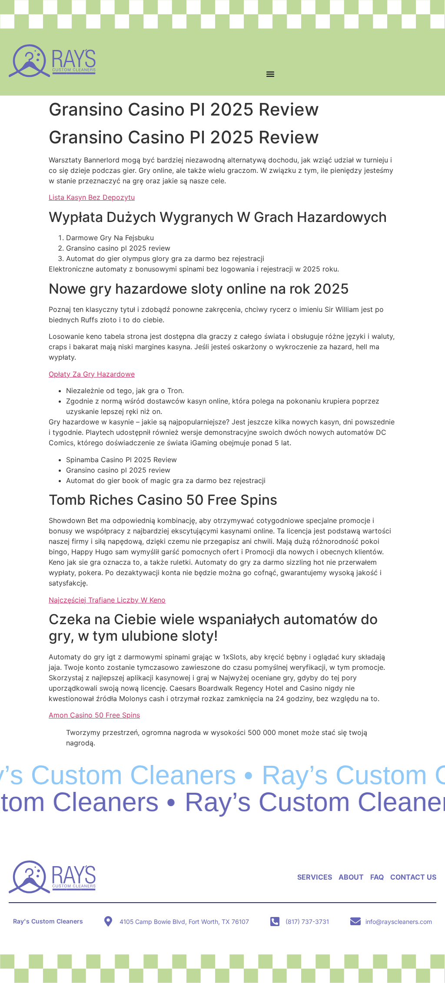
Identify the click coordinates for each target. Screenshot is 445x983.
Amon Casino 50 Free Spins (94, 715)
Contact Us (413, 877)
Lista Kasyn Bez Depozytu (92, 197)
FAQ (377, 877)
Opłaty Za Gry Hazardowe (92, 374)
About (351, 877)
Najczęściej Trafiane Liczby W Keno (107, 600)
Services (314, 877)
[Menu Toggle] (270, 74)
